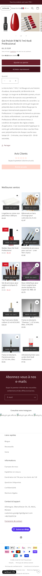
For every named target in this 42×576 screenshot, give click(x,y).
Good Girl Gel (19, 560)
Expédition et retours (13, 472)
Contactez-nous (20, 570)
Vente (7, 452)
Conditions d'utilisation (31, 566)
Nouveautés (9, 447)
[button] (5, 8)
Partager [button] (7, 145)
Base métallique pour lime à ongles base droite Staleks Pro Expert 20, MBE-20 (30, 286)
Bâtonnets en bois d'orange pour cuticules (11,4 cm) (29, 215)
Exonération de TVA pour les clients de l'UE (21, 477)
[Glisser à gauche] (15, 35)
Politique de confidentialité (13, 566)
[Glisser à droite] (26, 35)
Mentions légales (11, 493)
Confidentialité (10, 488)
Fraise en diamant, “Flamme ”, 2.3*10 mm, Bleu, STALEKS (30, 322)
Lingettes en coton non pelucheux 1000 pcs (11, 214)
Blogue (7, 441)
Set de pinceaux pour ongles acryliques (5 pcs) (10, 285)
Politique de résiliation (22, 573)
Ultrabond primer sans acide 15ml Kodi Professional (30, 357)
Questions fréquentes (13, 482)
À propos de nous (11, 467)
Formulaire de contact (13, 521)
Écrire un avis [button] (21, 167)
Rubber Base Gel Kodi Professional (10, 249)
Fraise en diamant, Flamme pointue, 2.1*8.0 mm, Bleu (9, 357)
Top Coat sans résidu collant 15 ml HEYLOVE (11, 321)
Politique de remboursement (24, 563)
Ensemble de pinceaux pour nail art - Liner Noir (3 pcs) (30, 250)
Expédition (13, 51)
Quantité (5, 76)
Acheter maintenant (21, 69)
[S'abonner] (34, 397)
